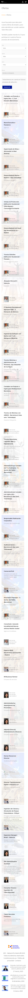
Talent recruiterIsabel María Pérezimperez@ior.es (12, 299)
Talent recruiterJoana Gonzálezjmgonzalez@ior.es (12, 694)
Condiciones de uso (10, 958)
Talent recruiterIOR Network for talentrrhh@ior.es (13, 590)
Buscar (3, 70)
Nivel (3, 62)
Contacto (18, 961)
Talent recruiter (12, 772)
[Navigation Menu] (26, 2)
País (3, 45)
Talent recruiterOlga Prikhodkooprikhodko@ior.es (12, 879)
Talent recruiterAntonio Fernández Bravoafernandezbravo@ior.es (14, 114)
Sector (3, 53)
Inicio (3, 15)
